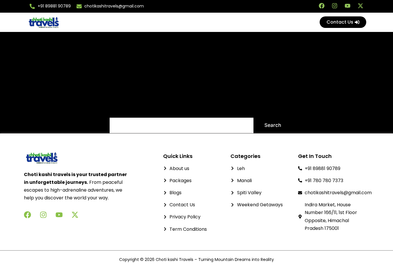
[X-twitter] (360, 6)
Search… (120, 110)
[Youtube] (347, 6)
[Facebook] (321, 6)
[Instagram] (334, 6)
